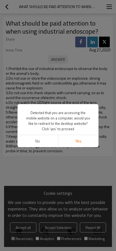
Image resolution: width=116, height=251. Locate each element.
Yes (78, 141)
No (37, 141)
